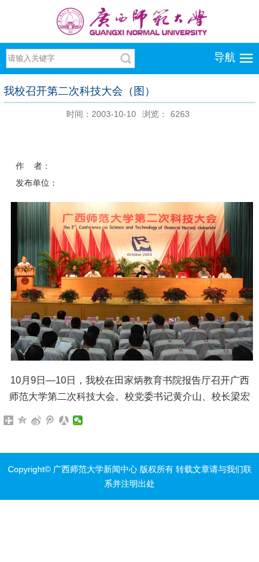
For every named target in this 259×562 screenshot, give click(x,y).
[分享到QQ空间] (22, 420)
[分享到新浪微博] (36, 420)
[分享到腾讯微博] (50, 420)
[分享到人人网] (64, 420)
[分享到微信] (78, 420)
